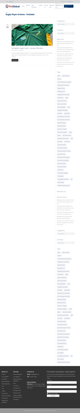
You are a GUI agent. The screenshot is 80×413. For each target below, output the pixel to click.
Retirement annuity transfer (63, 138)
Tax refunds (16, 385)
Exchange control (17, 390)
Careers (3, 391)
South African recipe (62, 163)
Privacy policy (5, 393)
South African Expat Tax (62, 147)
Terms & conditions (6, 395)
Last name (49, 384)
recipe (70, 132)
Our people (4, 379)
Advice (59, 75)
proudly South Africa (62, 126)
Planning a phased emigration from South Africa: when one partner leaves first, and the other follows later (65, 49)
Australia (59, 79)
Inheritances (16, 399)
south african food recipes (63, 160)
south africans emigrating (63, 173)
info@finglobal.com (70, 1)
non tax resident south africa (64, 119)
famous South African (62, 104)
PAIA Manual (5, 398)
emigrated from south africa (63, 85)
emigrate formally (61, 88)
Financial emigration (17, 374)
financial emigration (62, 107)
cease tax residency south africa (64, 82)
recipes (59, 135)
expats (66, 97)
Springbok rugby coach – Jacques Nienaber (27, 48)
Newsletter (20, 50)
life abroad (60, 113)
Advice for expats (65, 75)
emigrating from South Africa (63, 94)
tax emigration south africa (63, 179)
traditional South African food (64, 185)
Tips (71, 179)
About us (4, 374)
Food (69, 107)
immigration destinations (63, 110)
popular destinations (62, 122)
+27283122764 (63, 1)
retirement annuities (67, 135)
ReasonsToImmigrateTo (62, 132)
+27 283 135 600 (33, 376)
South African (67, 141)
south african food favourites (64, 157)
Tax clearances (16, 388)
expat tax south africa (62, 100)
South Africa (60, 141)
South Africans (60, 169)
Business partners (6, 381)
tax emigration (60, 176)
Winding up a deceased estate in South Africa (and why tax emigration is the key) (65, 43)
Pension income (16, 393)
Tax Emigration (16, 376)
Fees (3, 386)
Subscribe (53, 395)
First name (49, 380)
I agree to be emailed (53, 393)
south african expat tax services (64, 151)
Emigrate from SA (61, 91)
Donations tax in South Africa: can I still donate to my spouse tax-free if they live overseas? (65, 64)
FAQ (3, 388)
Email (48, 389)
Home (7, 1)
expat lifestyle (60, 97)
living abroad (67, 113)
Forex (14, 383)
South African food (61, 154)
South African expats (62, 144)
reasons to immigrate (62, 129)
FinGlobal (15, 50)
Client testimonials (6, 384)
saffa (72, 138)
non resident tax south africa (64, 116)
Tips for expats (61, 182)
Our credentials (5, 376)
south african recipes (62, 166)
